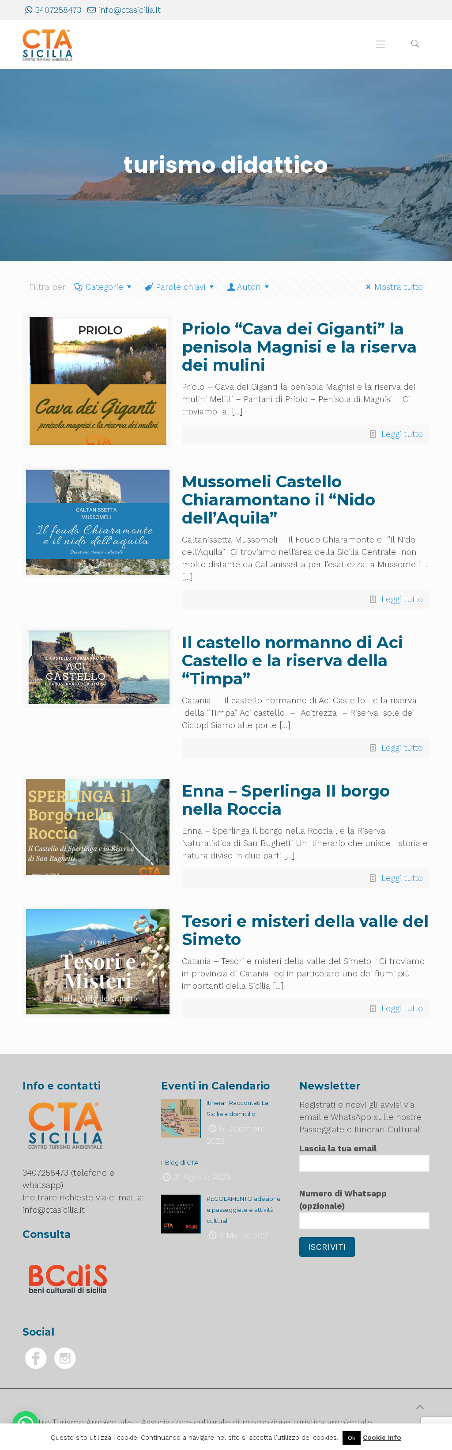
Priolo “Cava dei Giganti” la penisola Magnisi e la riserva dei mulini (299, 347)
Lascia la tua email (338, 1148)
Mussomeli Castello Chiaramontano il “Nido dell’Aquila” (278, 500)
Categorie (104, 287)
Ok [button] (351, 1438)
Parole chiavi (181, 287)
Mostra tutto (398, 287)
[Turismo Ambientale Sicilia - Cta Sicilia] (48, 44)
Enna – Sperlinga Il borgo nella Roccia (286, 800)
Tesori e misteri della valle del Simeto (305, 930)
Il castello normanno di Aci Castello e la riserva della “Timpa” (292, 660)
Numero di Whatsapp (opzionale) (343, 1199)
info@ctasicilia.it (129, 10)
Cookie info (382, 1438)
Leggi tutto (402, 434)
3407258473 (58, 10)
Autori (249, 287)
